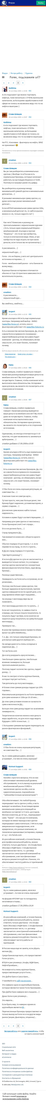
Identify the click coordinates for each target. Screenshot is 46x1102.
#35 (30, 314)
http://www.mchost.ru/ (17, 868)
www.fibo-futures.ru (35, 327)
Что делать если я (11, 357)
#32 (30, 117)
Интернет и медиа (9, 1054)
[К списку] (7, 77)
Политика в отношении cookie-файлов (17, 1071)
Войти (40, 2)
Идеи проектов (10, 354)
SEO (3, 1043)
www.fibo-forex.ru (10, 324)
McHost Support (16, 766)
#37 (30, 399)
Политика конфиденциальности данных (18, 1068)
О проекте (6, 1061)
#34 (30, 287)
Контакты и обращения (11, 1078)
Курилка (28, 73)
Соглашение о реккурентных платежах (17, 1075)
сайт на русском (24, 980)
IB (23, 1007)
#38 (30, 739)
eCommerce (6, 1057)
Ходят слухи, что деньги (26, 354)
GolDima (12, 88)
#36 (30, 368)
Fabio (11, 365)
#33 (30, 163)
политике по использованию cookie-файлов (16, 1097)
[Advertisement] (23, 13)
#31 (30, 91)
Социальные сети (9, 1047)
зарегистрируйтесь (29, 1031)
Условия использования (11, 1065)
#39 (30, 769)
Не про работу (16, 73)
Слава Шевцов (15, 114)
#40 (30, 882)
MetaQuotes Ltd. (17, 1084)
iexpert (12, 311)
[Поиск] (33, 3)
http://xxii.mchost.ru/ (9, 872)
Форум (5, 73)
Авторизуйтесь (10, 1031)
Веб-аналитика (8, 1050)
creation (12, 160)
